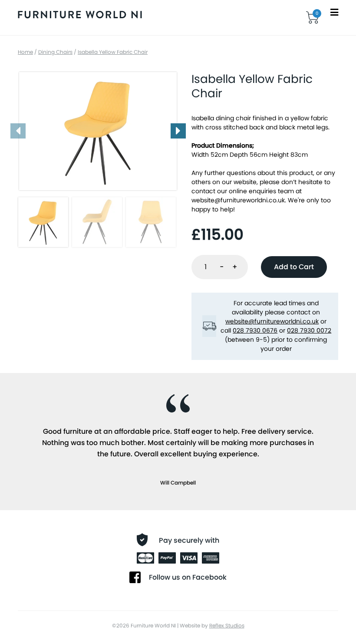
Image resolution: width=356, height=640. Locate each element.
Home (25, 52)
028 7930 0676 (255, 330)
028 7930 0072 (309, 330)
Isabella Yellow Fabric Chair (113, 52)
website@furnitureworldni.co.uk (238, 200)
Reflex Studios (226, 625)
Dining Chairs (55, 52)
